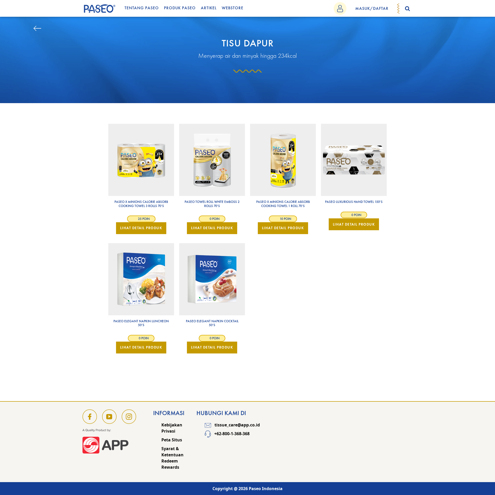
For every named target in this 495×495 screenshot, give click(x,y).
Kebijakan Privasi (171, 428)
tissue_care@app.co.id (236, 425)
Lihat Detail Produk (141, 228)
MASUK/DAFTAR (372, 8)
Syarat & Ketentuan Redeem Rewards (172, 458)
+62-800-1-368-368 (231, 434)
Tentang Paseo (142, 8)
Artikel (209, 8)
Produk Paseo (180, 8)
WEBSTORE (232, 8)
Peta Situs (171, 440)
